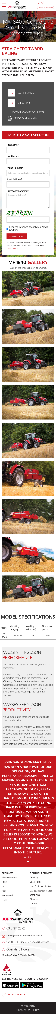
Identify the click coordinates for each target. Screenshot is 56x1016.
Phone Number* (15, 167)
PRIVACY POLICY (23, 933)
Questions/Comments (18, 190)
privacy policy (12, 248)
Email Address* (14, 179)
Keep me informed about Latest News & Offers (28, 228)
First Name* (13, 144)
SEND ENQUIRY (16, 236)
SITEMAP (36, 933)
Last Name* (13, 156)
